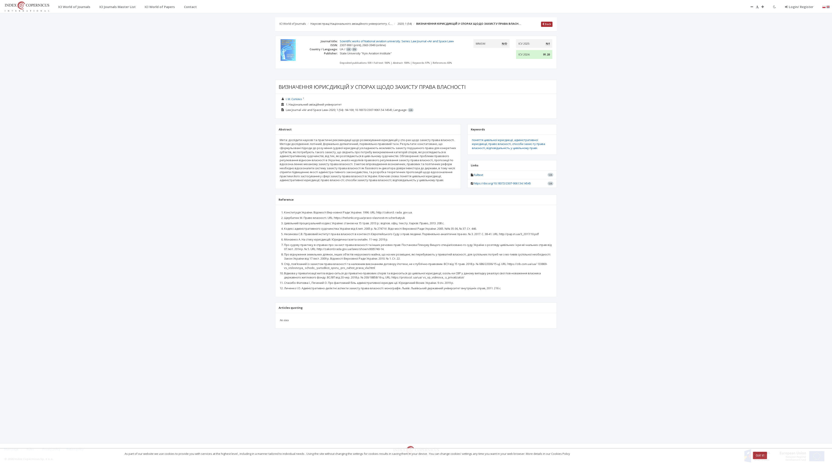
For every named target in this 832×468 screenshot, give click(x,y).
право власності (499, 144)
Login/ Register (801, 7)
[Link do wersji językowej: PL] (824, 6)
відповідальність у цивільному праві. (512, 148)
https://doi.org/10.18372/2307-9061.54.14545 (502, 183)
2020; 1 (405, 24)
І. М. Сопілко (294, 99)
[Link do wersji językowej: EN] (828, 6)
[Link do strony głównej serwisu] (27, 6)
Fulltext (478, 175)
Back (547, 24)
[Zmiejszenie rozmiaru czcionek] (749, 6)
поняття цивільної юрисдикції (492, 140)
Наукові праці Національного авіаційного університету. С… (351, 24)
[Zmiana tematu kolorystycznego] (774, 6)
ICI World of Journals (293, 24)
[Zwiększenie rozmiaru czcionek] (765, 6)
